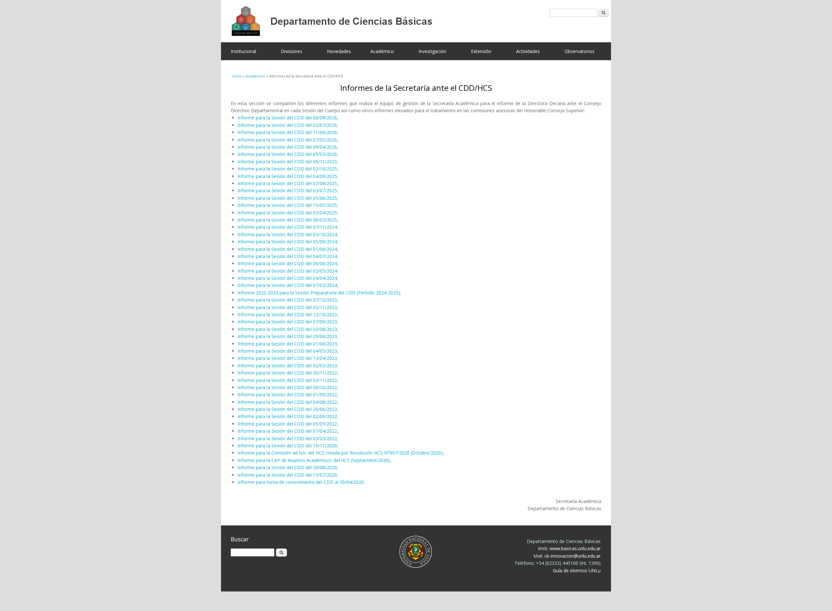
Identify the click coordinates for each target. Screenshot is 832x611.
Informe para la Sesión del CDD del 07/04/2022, (288, 431)
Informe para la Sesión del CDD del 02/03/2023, (288, 365)
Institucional (243, 51)
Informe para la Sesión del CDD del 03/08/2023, (288, 329)
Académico (382, 51)
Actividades (528, 51)
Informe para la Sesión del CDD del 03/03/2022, (288, 438)
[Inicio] (411, 21)
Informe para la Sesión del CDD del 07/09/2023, (288, 322)
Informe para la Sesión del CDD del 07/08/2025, (288, 183)
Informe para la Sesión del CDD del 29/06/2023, (288, 336)
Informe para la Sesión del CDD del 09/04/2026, (288, 147)
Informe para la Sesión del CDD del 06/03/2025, (288, 220)
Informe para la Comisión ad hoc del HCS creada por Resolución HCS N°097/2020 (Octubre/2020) (340, 453)
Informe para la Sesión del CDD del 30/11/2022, (288, 373)
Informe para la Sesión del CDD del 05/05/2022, (288, 424)
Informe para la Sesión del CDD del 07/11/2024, (288, 227)
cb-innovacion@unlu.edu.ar (572, 556)
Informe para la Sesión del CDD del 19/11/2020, (288, 445)
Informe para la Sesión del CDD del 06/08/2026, (288, 118)
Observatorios (579, 51)
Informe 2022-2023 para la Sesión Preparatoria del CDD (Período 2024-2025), (319, 293)
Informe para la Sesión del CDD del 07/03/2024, (288, 285)
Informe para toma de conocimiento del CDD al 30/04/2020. (301, 482)
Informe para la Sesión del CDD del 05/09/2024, (288, 241)
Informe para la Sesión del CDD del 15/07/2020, (288, 475)
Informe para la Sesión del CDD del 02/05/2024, (288, 271)
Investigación (432, 51)
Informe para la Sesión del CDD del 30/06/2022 (287, 409)
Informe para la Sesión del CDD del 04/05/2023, (288, 351)
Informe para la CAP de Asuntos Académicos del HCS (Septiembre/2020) (314, 460)
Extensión (481, 51)
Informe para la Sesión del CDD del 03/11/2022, (288, 380)
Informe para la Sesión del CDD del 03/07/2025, (288, 190)
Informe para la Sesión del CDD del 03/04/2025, (288, 213)
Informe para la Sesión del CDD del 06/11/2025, (288, 161)
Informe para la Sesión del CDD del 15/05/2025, (288, 205)
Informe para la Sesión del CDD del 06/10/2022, (288, 387)
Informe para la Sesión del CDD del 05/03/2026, (288, 154)
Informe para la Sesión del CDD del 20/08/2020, (288, 467)
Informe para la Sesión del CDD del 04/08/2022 (287, 402)
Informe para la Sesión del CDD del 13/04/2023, (288, 358)
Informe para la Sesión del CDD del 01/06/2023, (288, 344)
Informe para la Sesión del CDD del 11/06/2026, (288, 132)
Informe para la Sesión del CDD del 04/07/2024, (288, 256)
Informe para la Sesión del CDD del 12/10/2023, (288, 314)
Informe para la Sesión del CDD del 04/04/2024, (288, 278)
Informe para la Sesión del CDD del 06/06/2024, (288, 263)
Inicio (237, 76)
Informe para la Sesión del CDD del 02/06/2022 (287, 416)
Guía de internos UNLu (577, 570)
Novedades (339, 51)
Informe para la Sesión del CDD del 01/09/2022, (288, 394)
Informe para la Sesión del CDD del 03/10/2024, (288, 234)
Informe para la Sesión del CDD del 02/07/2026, (288, 125)
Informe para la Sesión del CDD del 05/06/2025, (288, 198)
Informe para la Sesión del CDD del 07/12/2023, (288, 300)
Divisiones (291, 51)
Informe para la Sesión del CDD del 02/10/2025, (288, 169)
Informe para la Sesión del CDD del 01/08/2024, (288, 249)
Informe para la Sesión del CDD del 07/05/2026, (288, 140)
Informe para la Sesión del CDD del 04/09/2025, (288, 176)
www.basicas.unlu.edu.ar (575, 548)
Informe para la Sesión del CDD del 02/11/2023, (288, 307)
